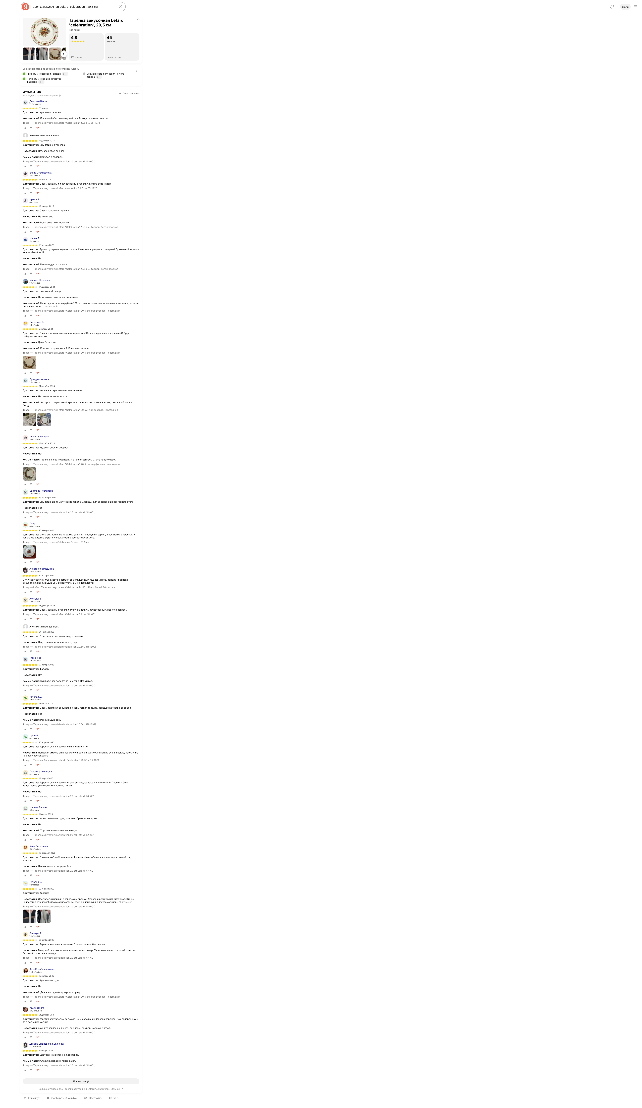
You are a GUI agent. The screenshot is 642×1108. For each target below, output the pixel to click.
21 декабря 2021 (47, 1014)
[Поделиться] (138, 19)
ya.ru (116, 1098)
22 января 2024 (46, 575)
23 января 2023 (46, 888)
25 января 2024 (46, 530)
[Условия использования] (136, 70)
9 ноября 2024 (46, 329)
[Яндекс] (25, 6)
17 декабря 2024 (47, 287)
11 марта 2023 (46, 814)
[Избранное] (611, 6)
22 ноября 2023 (46, 664)
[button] (29, 54)
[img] (30, 108)
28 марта (43, 108)
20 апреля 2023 (46, 742)
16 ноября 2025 (46, 976)
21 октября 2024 (47, 386)
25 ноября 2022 (46, 940)
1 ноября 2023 (46, 703)
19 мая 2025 (45, 179)
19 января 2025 (46, 206)
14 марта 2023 (46, 778)
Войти (625, 7)
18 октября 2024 (47, 443)
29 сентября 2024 (47, 497)
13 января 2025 (46, 245)
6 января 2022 (46, 1050)
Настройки (95, 1098)
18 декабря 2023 (47, 605)
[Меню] (635, 6)
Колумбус (34, 1098)
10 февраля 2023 (47, 853)
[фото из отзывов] (29, 363)
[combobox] (72, 6)
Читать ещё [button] (51, 306)
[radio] (25, 127)
